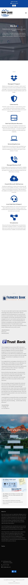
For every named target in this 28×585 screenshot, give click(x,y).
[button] (26, 13)
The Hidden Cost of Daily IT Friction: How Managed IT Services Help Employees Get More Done (13, 495)
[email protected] (15, 3)
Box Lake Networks (11, 579)
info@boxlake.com (7, 567)
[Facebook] (13, 5)
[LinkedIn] (15, 5)
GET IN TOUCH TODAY (14, 52)
